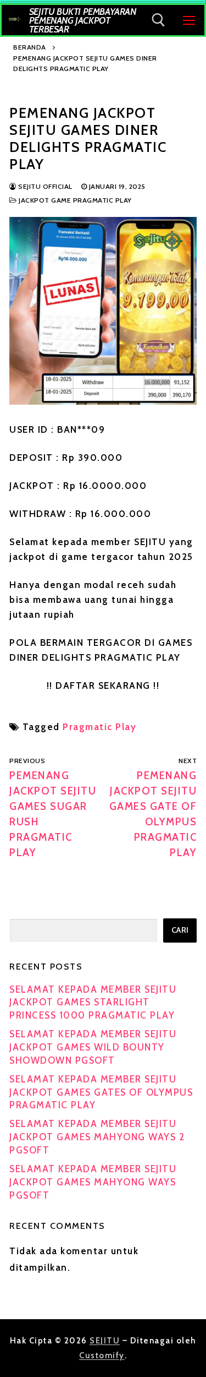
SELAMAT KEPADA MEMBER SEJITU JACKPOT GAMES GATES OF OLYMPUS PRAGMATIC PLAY (101, 1092)
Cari (180, 930)
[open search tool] (158, 20)
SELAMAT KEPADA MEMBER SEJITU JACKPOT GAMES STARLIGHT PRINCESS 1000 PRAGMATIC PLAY (92, 1002)
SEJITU (105, 1341)
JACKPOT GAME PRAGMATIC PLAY (74, 200)
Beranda (29, 47)
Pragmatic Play (99, 726)
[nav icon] (189, 20)
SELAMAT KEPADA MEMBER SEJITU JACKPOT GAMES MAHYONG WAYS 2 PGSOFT (97, 1137)
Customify (102, 1355)
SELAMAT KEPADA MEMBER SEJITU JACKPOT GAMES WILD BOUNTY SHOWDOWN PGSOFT (92, 1047)
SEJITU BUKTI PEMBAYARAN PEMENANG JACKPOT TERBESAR (82, 20)
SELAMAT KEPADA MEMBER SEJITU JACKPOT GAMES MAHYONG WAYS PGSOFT (92, 1182)
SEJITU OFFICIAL (44, 186)
